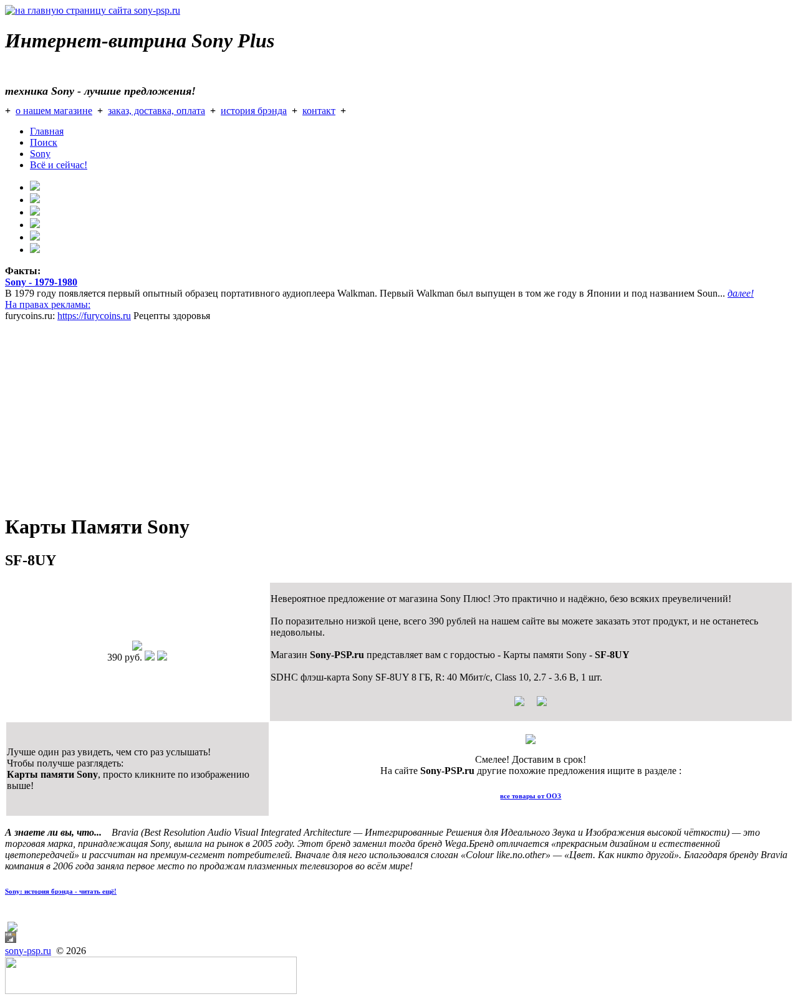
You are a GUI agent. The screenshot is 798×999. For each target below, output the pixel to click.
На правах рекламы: (47, 304)
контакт (318, 110)
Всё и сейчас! (58, 165)
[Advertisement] (379, 415)
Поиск (43, 142)
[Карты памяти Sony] (137, 647)
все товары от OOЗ (530, 796)
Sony (40, 153)
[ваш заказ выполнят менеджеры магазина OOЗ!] (531, 740)
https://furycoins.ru (94, 315)
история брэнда (254, 110)
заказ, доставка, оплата (156, 110)
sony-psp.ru (28, 950)
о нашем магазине (54, 110)
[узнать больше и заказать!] (530, 705)
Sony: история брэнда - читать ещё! (61, 891)
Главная (47, 131)
